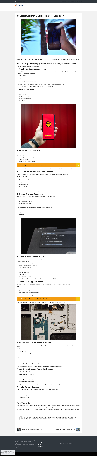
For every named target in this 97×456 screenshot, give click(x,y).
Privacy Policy (40, 446)
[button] (26, 421)
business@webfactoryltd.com (66, 443)
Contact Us (40, 442)
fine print (5, 452)
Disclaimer (40, 444)
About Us (39, 441)
